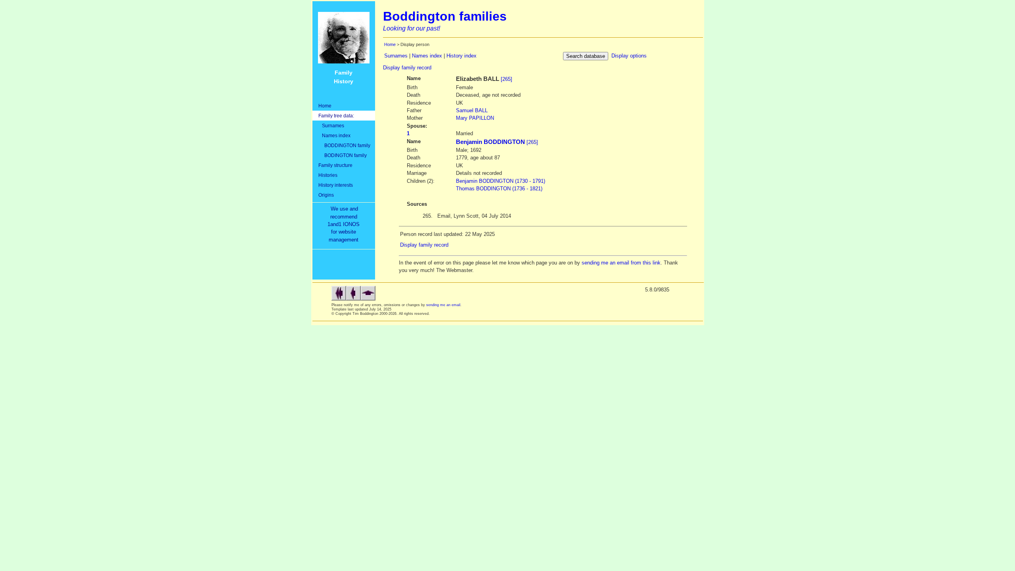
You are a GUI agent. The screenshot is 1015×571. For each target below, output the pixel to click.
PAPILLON (475, 118)
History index (461, 56)
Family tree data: (336, 115)
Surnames (331, 125)
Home (324, 105)
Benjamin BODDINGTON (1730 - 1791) (500, 181)
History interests (335, 185)
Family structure (335, 165)
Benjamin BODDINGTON (490, 142)
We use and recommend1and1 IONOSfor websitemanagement (345, 224)
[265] (506, 79)
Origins (326, 194)
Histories (327, 175)
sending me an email (443, 305)
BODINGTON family (342, 155)
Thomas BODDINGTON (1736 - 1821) (499, 189)
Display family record (407, 68)
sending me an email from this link (621, 263)
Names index (334, 135)
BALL (472, 110)
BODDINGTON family (344, 145)
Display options (629, 56)
